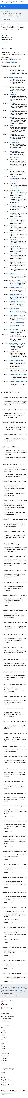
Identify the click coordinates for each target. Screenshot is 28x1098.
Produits (8, 23)
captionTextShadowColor (15, 260)
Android (3, 1046)
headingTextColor (13, 239)
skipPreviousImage (14, 142)
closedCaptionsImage (14, 69)
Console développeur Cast (7, 1016)
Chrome (3, 1048)
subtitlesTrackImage (14, 159)
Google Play (4, 1060)
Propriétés (4, 43)
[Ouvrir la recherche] (19, 2)
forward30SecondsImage (15, 77)
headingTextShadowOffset (15, 294)
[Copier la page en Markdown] (19, 29)
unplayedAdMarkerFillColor (16, 360)
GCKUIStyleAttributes (12, 62)
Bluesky (3, 1030)
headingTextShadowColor (15, 246)
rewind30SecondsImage (15, 86)
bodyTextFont (12, 204)
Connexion (23, 1)
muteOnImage (12, 110)
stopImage (11, 169)
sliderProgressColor (14, 308)
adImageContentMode (14, 335)
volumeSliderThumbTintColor (16, 369)
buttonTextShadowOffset (15, 197)
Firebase (3, 1051)
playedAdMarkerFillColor (15, 352)
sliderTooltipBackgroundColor (16, 322)
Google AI (3, 1082)
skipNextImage (12, 134)
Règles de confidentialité (19, 1091)
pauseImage (12, 117)
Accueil (3, 6)
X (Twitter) (3, 1037)
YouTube (3, 1039)
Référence (18, 23)
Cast (15, 2)
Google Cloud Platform (6, 1080)
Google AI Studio (5, 1053)
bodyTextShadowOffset (15, 280)
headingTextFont (13, 211)
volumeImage (12, 94)
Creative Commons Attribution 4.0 (15, 987)
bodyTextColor (12, 225)
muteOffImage (12, 103)
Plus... (11, 75)
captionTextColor (13, 253)
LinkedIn (3, 1034)
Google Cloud (4, 1058)
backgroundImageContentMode (17, 343)
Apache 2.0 (24, 988)
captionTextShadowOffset (15, 287)
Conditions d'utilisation (6, 1018)
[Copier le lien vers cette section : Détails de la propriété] (20, 392)
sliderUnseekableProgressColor (17, 301)
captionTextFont (13, 218)
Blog (2, 1027)
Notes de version (5, 1021)
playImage (11, 125)
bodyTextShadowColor (14, 232)
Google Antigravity (5, 1055)
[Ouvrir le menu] (2, 2)
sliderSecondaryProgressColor (17, 315)
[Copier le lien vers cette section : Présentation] (13, 49)
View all (3, 1063)
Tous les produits (5, 1084)
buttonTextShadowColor (15, 190)
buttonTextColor (13, 183)
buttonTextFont (13, 176)
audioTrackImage (13, 151)
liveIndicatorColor (13, 329)
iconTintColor (12, 273)
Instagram (3, 1032)
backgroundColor (13, 267)
